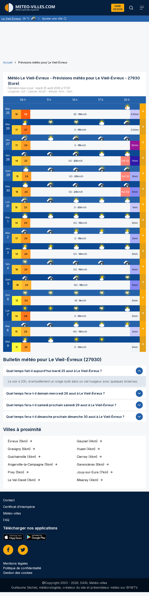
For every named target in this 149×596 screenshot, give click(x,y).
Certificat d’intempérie (19, 507)
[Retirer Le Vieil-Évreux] (39, 18)
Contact (9, 500)
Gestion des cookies (17, 573)
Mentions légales (15, 563)
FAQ (6, 520)
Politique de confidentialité (22, 568)
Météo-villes (12, 513)
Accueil (7, 62)
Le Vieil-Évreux (11, 18)
